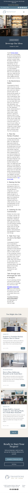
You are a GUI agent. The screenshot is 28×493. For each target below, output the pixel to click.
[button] (23, 12)
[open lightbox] (14, 25)
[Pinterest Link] (24, 8)
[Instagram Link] (20, 8)
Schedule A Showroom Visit (14, 459)
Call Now (14, 464)
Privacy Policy (23, 486)
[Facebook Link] (18, 8)
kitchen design (14, 52)
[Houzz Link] (26, 8)
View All (14, 432)
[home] (9, 12)
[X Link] (22, 8)
